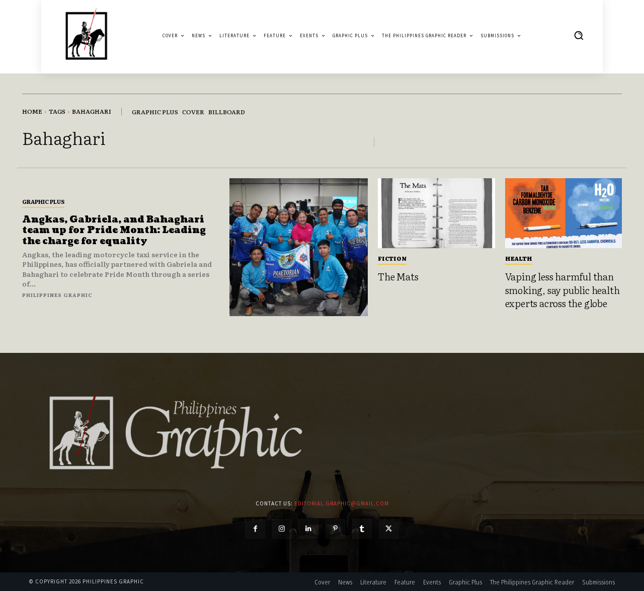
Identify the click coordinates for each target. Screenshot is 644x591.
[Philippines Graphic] (86, 35)
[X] (388, 529)
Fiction (392, 258)
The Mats (398, 276)
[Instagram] (282, 529)
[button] (579, 35)
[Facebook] (255, 529)
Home (32, 111)
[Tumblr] (362, 529)
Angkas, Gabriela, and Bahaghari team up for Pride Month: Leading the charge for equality (114, 230)
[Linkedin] (308, 529)
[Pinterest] (335, 529)
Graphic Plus (43, 201)
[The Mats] (436, 213)
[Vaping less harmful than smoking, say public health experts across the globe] (563, 213)
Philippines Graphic (57, 295)
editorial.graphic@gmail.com (341, 503)
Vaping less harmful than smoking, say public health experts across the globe (562, 289)
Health (518, 258)
